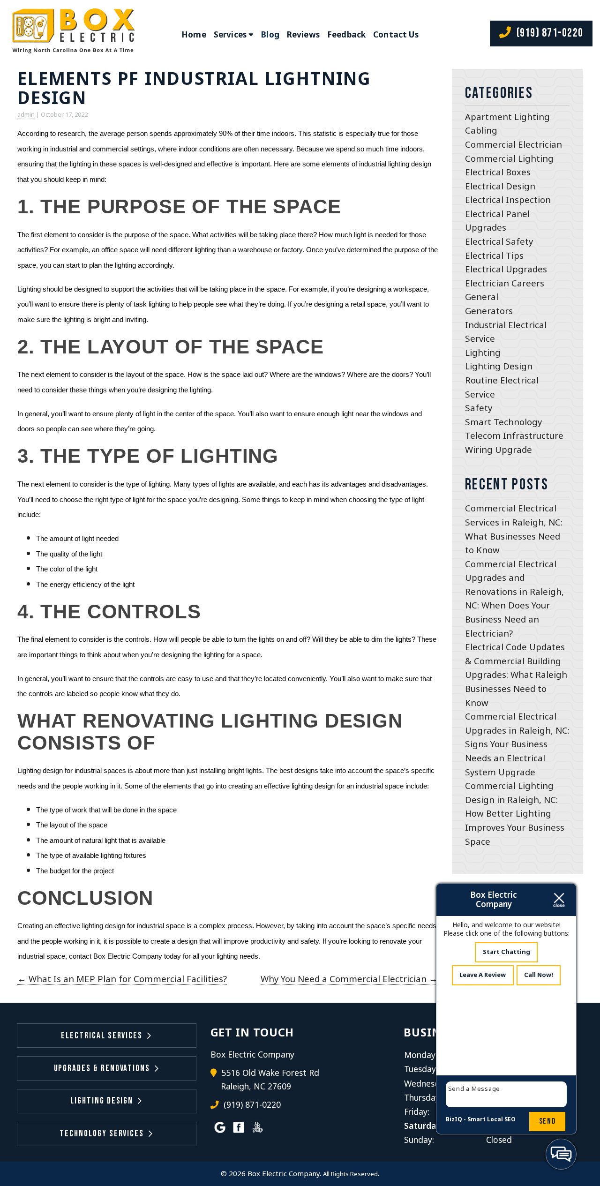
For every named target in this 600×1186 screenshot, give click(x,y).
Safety (478, 407)
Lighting (483, 352)
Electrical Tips (494, 255)
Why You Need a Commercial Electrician (349, 978)
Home (193, 34)
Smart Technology (503, 422)
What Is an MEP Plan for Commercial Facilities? (122, 978)
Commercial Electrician (513, 144)
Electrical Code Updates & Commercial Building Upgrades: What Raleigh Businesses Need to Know (516, 674)
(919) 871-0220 (548, 33)
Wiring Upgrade (498, 449)
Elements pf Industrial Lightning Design (194, 87)
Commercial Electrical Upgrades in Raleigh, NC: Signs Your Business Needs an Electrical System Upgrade (517, 743)
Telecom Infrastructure (514, 435)
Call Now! (538, 974)
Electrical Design (500, 186)
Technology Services (102, 1133)
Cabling (481, 130)
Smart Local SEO (491, 1119)
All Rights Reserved (350, 1174)
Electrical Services (101, 1035)
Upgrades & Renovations (102, 1068)
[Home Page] (72, 34)
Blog (270, 34)
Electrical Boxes (498, 172)
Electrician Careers (504, 283)
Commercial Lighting (509, 158)
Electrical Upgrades (506, 269)
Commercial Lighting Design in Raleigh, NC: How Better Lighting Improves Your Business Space (514, 813)
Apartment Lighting (507, 116)
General (481, 296)
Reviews (303, 34)
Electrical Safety (499, 241)
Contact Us (396, 34)
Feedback (346, 34)
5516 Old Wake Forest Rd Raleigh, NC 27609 (270, 1079)
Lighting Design (498, 366)
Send (547, 1121)
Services (230, 34)
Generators (489, 310)
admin (26, 114)
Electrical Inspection (508, 199)
